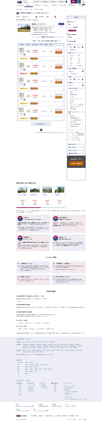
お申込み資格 (44, 387)
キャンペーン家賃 (74, 131)
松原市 (76, 350)
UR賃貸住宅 (40, 415)
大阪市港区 (50, 344)
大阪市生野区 (39, 346)
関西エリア (29, 380)
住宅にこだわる (71, 147)
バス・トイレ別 (73, 90)
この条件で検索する (76, 163)
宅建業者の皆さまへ (69, 393)
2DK (71, 59)
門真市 (70, 347)
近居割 (71, 115)
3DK (79, 61)
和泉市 (80, 350)
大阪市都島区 (38, 323)
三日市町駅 (39, 307)
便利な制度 (31, 387)
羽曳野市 (24, 351)
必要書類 (43, 385)
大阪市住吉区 (65, 346)
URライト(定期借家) (74, 124)
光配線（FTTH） (74, 106)
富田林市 (66, 350)
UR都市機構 (33, 415)
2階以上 (72, 92)
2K (78, 57)
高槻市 (35, 341)
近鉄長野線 (47, 307)
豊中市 (31, 323)
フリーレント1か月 (76, 138)
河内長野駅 (33, 307)
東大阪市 (75, 347)
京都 (20, 387)
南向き (71, 102)
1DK (79, 55)
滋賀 (20, 385)
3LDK (71, 63)
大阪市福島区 (32, 344)
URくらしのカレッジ (69, 385)
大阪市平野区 (32, 347)
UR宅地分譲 (47, 415)
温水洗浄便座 (73, 109)
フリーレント (73, 137)
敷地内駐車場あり (74, 94)
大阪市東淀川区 (26, 346)
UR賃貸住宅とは (30, 383)
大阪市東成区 (32, 346)
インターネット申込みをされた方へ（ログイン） (75, 399)
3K (70, 61)
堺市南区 (43, 350)
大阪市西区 (44, 344)
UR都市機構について (73, 415)
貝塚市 (62, 350)
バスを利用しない (74, 73)
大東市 (66, 347)
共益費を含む (73, 49)
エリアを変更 (72, 30)
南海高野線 (27, 307)
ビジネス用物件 (56, 415)
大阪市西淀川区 (77, 344)
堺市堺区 (24, 350)
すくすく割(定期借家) (75, 120)
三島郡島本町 (52, 341)
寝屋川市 (62, 347)
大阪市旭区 (45, 346)
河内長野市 (72, 350)
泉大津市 (58, 350)
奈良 (20, 393)
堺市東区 (34, 350)
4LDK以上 (80, 65)
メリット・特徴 (32, 385)
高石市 (28, 351)
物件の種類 (31, 389)
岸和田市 (53, 350)
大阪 (20, 389)
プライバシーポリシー (70, 419)
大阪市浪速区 (70, 344)
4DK (71, 65)
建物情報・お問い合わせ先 (47, 37)
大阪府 (30, 9)
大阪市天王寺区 (63, 344)
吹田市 (26, 323)
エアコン (72, 96)
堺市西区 (39, 350)
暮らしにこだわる (72, 150)
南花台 (19, 301)
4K (78, 63)
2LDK (79, 59)
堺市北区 (48, 350)
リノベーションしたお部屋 (76, 104)
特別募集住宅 (67, 389)
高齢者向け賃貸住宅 (72, 153)
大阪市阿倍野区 (59, 346)
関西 (26, 9)
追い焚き (72, 100)
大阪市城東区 (46, 323)
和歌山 (20, 395)
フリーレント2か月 (76, 140)
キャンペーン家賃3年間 (77, 133)
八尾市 (58, 347)
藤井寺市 (33, 351)
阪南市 (41, 351)
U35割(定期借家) (74, 118)
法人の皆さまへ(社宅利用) (70, 391)
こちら (44, 32)
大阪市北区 (20, 323)
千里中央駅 (31, 328)
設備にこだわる (71, 144)
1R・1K (72, 55)
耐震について (31, 391)
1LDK (71, 57)
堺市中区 (29, 350)
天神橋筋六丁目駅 (50, 328)
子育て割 (72, 122)
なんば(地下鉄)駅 (40, 328)
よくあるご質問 (68, 383)
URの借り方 (58, 282)
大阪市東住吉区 (73, 346)
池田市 (27, 341)
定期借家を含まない (74, 126)
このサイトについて (81, 419)
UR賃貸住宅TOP (19, 9)
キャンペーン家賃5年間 (77, 135)
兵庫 (20, 391)
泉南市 (37, 351)
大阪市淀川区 (80, 346)
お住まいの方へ (68, 397)
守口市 (50, 347)
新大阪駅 (25, 328)
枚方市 (54, 347)
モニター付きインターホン (76, 98)
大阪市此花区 (38, 344)
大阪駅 (19, 328)
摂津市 (47, 341)
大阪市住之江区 (26, 347)
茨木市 (39, 341)
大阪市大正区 (56, 344)
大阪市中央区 (45, 347)
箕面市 (43, 341)
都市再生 (64, 415)
